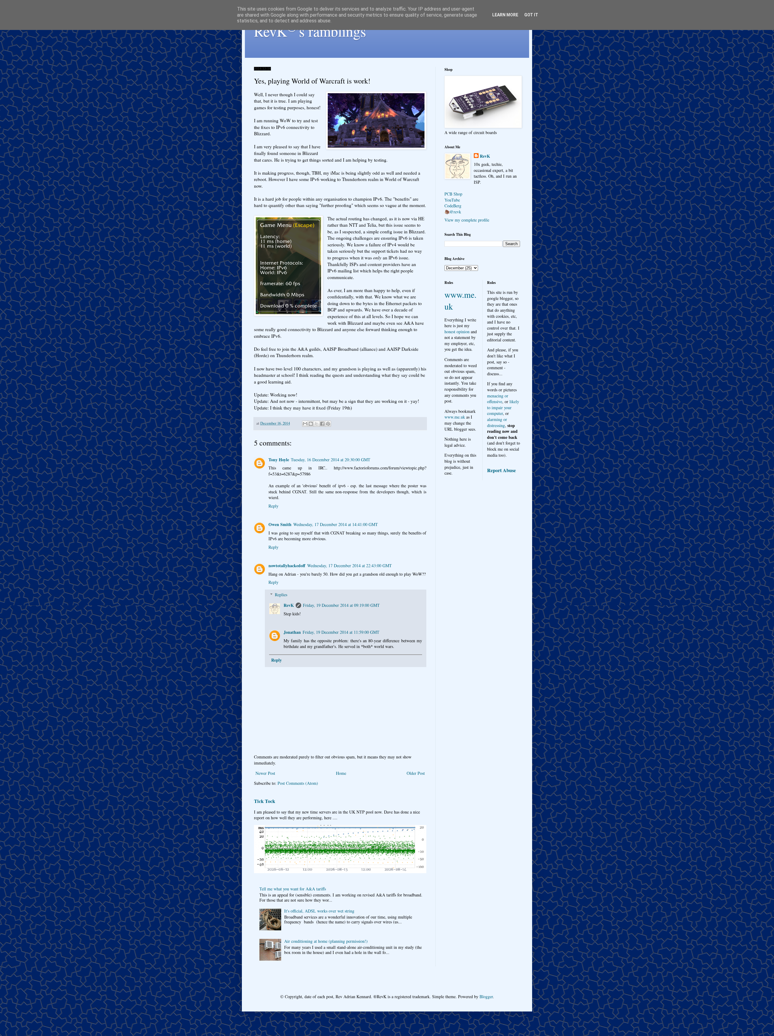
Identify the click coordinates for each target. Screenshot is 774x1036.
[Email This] (305, 424)
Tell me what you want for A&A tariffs (292, 889)
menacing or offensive (497, 399)
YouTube (452, 200)
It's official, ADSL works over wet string (319, 911)
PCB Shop (453, 194)
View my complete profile (466, 220)
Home (341, 773)
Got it (531, 14)
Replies (281, 594)
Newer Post (265, 773)
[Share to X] (317, 424)
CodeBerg (452, 206)
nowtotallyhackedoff (286, 565)
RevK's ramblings (310, 31)
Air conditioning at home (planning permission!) (326, 941)
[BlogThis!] (311, 424)
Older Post (416, 773)
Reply (273, 506)
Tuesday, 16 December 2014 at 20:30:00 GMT (330, 459)
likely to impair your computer (503, 407)
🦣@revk (452, 212)
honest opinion (457, 331)
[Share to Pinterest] (328, 424)
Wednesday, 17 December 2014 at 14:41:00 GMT (335, 524)
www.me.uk (454, 417)
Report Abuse (501, 470)
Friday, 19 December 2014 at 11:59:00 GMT (341, 632)
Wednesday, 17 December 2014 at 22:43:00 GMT (349, 565)
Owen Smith (279, 524)
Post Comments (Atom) (298, 783)
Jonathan (292, 632)
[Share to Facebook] (322, 424)
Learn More (505, 14)
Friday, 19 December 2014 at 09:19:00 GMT (341, 605)
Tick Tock (264, 801)
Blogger (486, 996)
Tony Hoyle (278, 459)
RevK (289, 605)
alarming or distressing (497, 422)
